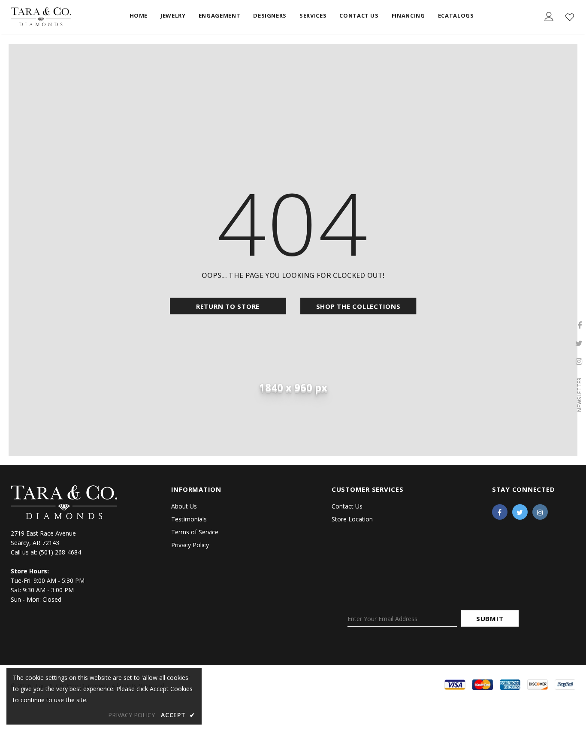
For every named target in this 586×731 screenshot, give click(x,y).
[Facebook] (499, 512)
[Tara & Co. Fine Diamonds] (41, 16)
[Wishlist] (569, 17)
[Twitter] (520, 512)
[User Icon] (549, 16)
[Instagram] (540, 512)
